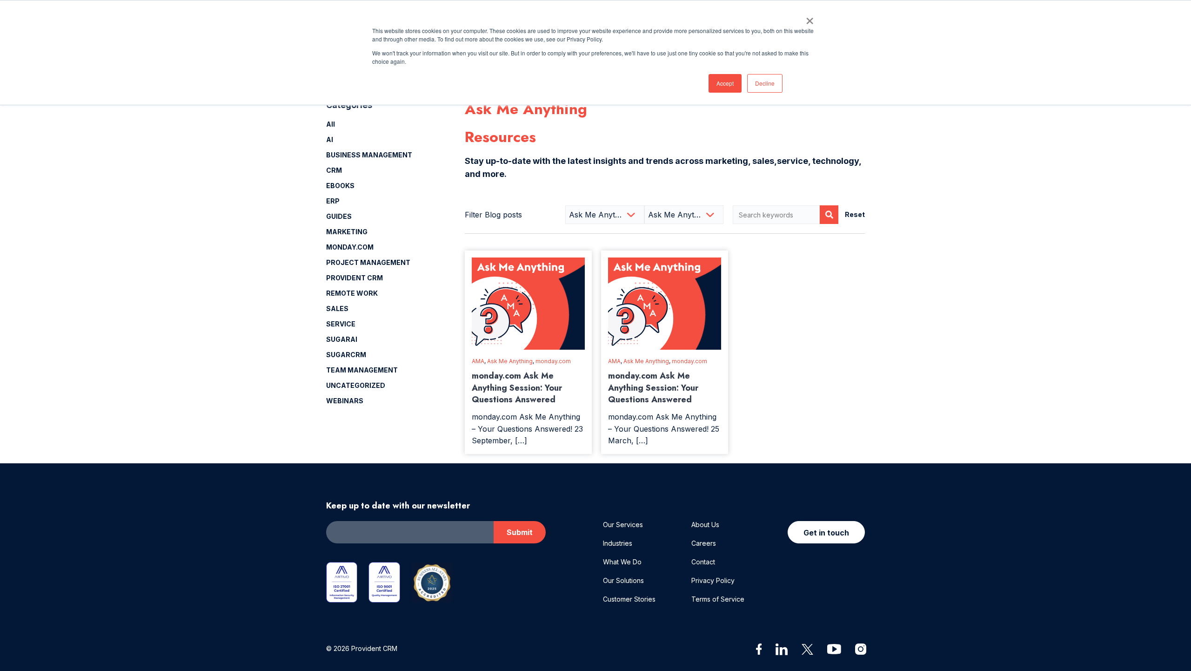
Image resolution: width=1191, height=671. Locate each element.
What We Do (622, 562)
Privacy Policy (713, 580)
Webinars (344, 401)
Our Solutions (623, 580)
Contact (703, 562)
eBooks (340, 186)
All (330, 124)
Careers (703, 543)
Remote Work (352, 293)
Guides (339, 216)
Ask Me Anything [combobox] (599, 214)
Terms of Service (717, 599)
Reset (855, 214)
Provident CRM (354, 278)
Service (340, 324)
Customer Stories (629, 599)
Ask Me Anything (510, 361)
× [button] (809, 18)
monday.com (350, 247)
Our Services (623, 525)
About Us (705, 525)
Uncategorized (355, 385)
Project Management (368, 262)
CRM (334, 170)
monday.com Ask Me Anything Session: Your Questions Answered (517, 387)
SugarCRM (346, 355)
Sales (337, 308)
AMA (478, 361)
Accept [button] (725, 83)
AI (329, 139)
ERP (333, 201)
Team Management (362, 370)
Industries (617, 543)
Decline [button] (765, 83)
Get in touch (826, 532)
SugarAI (341, 339)
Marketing (347, 232)
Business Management (369, 155)
